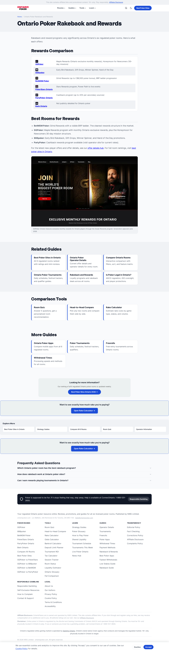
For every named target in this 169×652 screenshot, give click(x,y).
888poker (39, 72)
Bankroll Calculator (53, 543)
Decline (137, 647)
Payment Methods (107, 547)
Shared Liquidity (79, 539)
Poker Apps (105, 539)
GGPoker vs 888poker (27, 564)
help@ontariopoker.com (84, 518)
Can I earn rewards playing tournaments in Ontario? (42, 480)
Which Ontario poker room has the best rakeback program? (46, 468)
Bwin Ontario (41, 106)
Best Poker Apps (107, 556)
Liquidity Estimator (53, 568)
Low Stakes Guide (107, 564)
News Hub (76, 556)
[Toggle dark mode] (131, 8)
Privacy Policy (51, 594)
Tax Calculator (51, 556)
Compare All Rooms (26, 551)
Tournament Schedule (81, 543)
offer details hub (96, 148)
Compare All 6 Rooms (78, 429)
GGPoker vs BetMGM (26, 568)
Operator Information (144, 429)
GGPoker (39, 64)
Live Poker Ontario (80, 551)
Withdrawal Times (107, 543)
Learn (91, 8)
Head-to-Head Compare (55, 531)
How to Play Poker (80, 535)
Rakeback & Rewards (109, 551)
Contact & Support (25, 598)
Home (19, 17)
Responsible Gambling (139, 499)
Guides (71, 8)
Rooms (60, 8)
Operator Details (107, 527)
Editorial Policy (133, 527)
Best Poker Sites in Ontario (14, 429)
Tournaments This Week (82, 547)
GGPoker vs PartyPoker (27, 572)
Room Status (50, 564)
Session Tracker (52, 560)
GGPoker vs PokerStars (27, 560)
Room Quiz (107, 429)
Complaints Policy (135, 543)
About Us (49, 586)
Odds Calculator (52, 539)
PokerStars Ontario (44, 89)
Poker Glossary (78, 531)
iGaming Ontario (69, 631)
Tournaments (105, 531)
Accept (148, 647)
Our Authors (50, 590)
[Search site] (126, 8)
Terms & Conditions (53, 602)
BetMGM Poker (42, 81)
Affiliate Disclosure (116, 2)
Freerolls (103, 535)
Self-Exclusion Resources (28, 590)
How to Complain (25, 594)
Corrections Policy (135, 535)
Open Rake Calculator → (84, 410)
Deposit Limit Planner (54, 547)
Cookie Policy (51, 598)
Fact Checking (133, 531)
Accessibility (50, 606)
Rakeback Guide (107, 568)
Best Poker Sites (142, 8)
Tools (81, 8)
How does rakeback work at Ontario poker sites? (41, 474)
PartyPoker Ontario (44, 98)
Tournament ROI (52, 551)
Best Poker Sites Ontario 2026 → (84, 392)
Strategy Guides (43, 429)
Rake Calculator (52, 535)
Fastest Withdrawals (108, 560)
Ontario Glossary (52, 572)
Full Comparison (52, 576)
